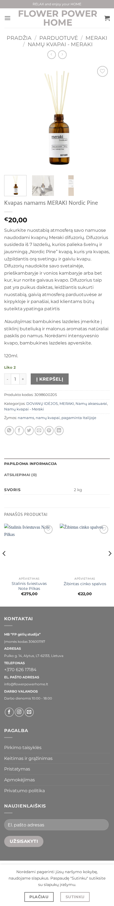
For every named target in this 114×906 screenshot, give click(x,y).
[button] (7, 18)
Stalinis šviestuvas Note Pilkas (29, 586)
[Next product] (51, 54)
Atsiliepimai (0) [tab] (20, 475)
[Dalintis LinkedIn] (59, 430)
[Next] (101, 117)
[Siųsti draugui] (39, 430)
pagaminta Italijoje (78, 418)
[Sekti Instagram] (19, 712)
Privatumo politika (24, 790)
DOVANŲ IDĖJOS (42, 404)
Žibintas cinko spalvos (85, 584)
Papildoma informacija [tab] (30, 464)
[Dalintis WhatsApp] (9, 430)
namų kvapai (48, 418)
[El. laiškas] (29, 712)
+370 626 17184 (20, 669)
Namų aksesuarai (91, 404)
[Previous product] (62, 54)
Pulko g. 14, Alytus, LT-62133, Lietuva (33, 656)
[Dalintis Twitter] (29, 430)
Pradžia (19, 38)
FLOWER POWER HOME (57, 18)
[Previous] (13, 117)
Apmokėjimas (19, 779)
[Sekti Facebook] (9, 712)
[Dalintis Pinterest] (49, 430)
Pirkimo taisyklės (23, 747)
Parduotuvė (58, 38)
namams (26, 418)
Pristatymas (17, 769)
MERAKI (96, 38)
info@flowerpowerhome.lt (26, 684)
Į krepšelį (49, 379)
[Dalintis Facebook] (19, 430)
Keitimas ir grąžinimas (28, 758)
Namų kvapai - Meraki (60, 44)
